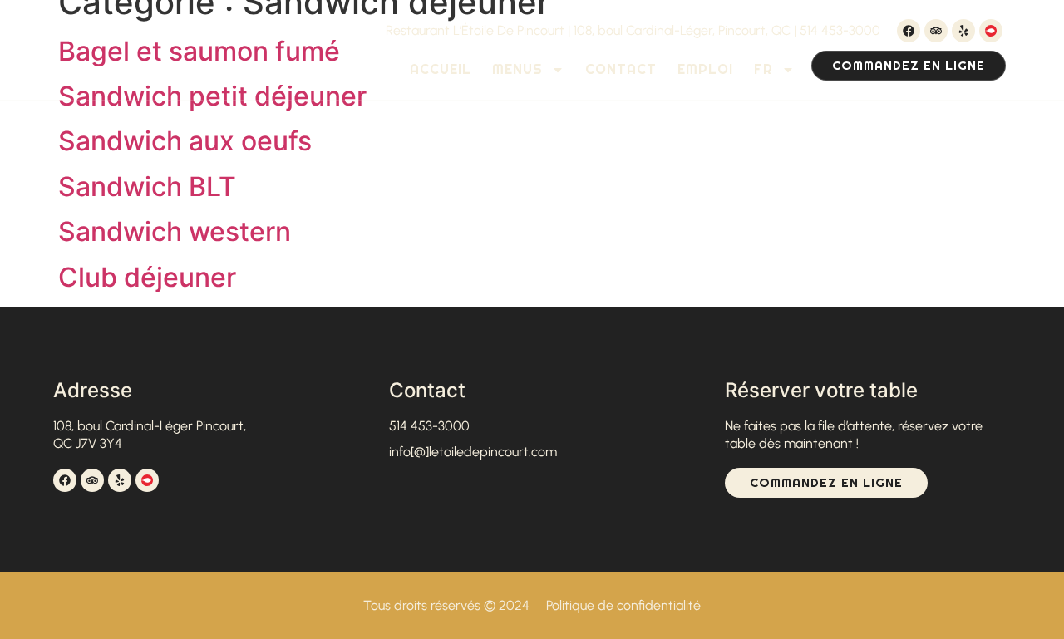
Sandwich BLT (147, 186)
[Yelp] (963, 30)
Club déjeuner (147, 277)
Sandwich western (174, 231)
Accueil (440, 69)
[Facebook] (908, 30)
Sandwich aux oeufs (185, 141)
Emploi (705, 69)
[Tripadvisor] (936, 30)
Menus (517, 69)
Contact (621, 69)
